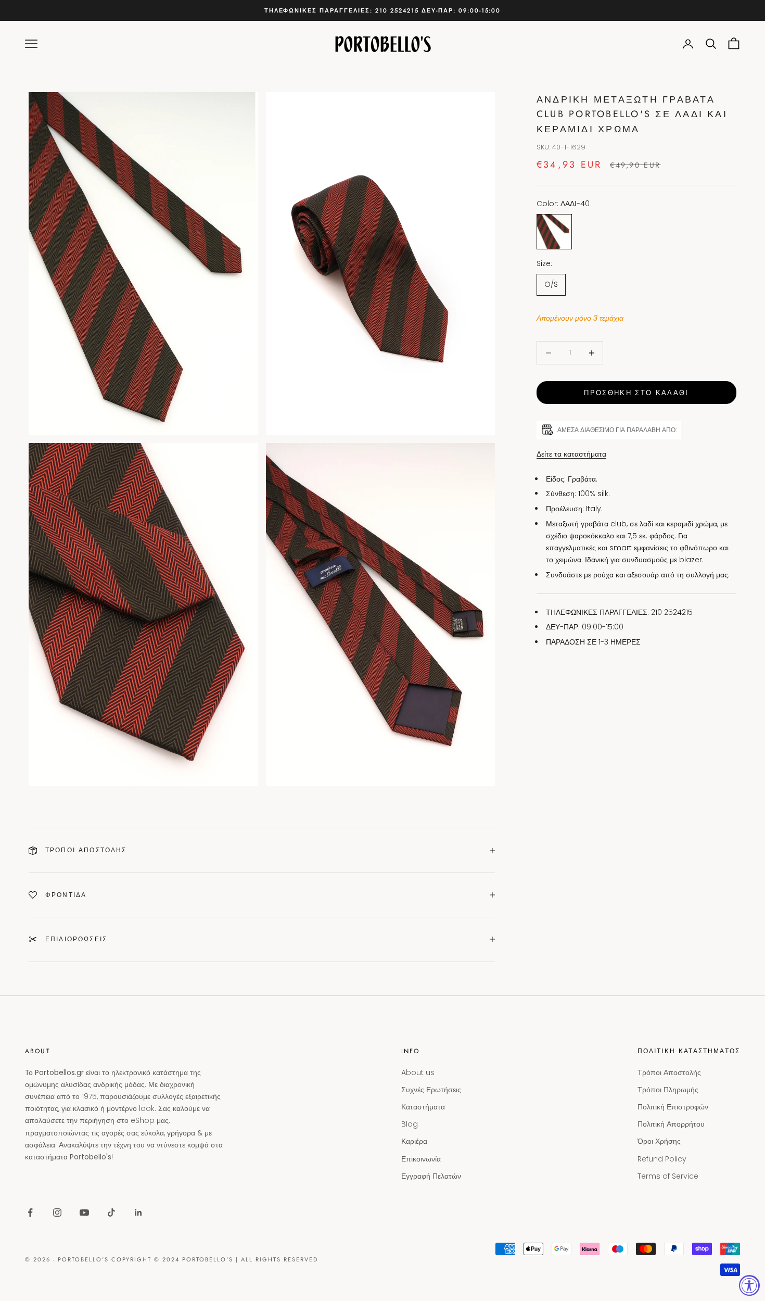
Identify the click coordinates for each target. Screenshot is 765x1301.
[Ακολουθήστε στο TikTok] (111, 1212)
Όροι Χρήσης (659, 1141)
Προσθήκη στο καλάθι (636, 393)
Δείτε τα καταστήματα (571, 454)
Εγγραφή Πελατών (431, 1176)
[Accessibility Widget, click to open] (749, 1285)
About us (418, 1072)
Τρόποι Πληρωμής (668, 1089)
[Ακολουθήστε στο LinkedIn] (138, 1212)
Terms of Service (668, 1176)
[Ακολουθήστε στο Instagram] (57, 1212)
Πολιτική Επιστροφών (673, 1107)
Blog (409, 1124)
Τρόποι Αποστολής (669, 1072)
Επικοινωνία (421, 1159)
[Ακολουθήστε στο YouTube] (84, 1212)
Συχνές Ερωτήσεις (431, 1089)
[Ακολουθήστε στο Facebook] (30, 1212)
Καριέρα (414, 1141)
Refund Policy (662, 1159)
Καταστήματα (423, 1107)
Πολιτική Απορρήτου (671, 1124)
